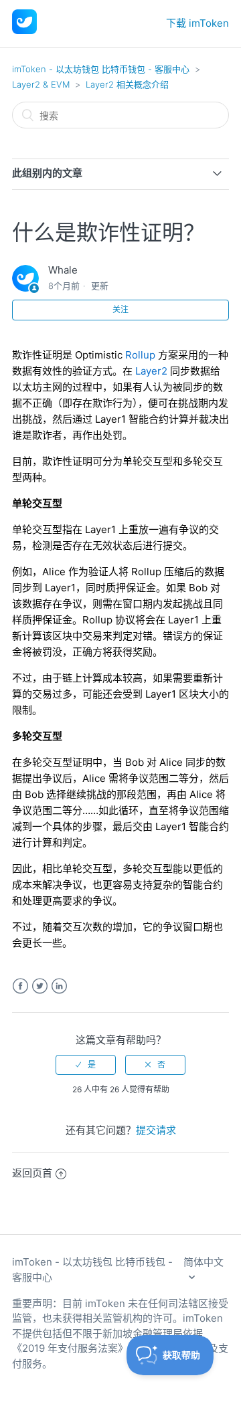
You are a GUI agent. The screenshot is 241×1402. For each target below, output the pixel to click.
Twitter (39, 986)
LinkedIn (59, 986)
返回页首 (32, 1173)
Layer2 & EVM (41, 84)
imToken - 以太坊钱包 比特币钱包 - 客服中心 (100, 69)
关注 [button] (120, 309)
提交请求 (156, 1130)
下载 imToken (197, 23)
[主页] (24, 30)
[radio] (86, 1065)
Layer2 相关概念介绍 (127, 84)
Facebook (20, 986)
